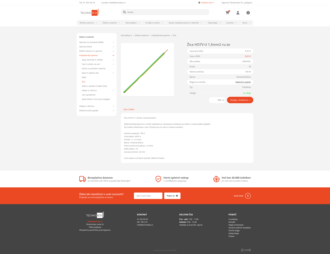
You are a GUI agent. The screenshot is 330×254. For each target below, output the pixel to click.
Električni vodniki (243, 82)
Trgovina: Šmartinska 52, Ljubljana (236, 2)
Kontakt (232, 222)
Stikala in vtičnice (86, 106)
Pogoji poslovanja (236, 225)
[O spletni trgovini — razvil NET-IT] (246, 250)
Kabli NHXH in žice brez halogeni (96, 99)
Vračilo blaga (234, 230)
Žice (83, 81)
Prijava (237, 12)
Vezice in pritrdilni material (93, 68)
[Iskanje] (124, 12)
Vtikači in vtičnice (89, 90)
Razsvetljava (131, 22)
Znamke (230, 22)
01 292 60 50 (89, 2)
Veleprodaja (234, 233)
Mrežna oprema (87, 22)
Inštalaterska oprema (88, 55)
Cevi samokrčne (88, 95)
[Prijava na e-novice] (172, 196)
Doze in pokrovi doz (90, 73)
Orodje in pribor (152, 22)
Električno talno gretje (88, 110)
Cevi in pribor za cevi (91, 64)
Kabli (84, 77)
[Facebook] (248, 196)
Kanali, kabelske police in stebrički (184, 22)
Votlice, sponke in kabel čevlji (94, 86)
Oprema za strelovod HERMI (91, 42)
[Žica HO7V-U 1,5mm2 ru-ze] (147, 69)
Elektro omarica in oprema (90, 51)
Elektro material (110, 22)
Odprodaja (212, 22)
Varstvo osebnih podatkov (240, 227)
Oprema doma (85, 46)
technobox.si (126, 35)
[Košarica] (227, 12)
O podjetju (233, 219)
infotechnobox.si (117, 2)
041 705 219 (142, 222)
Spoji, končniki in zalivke (92, 60)
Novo (244, 22)
